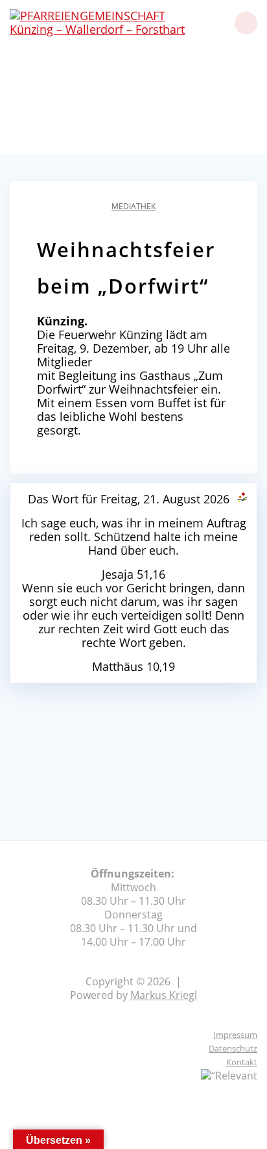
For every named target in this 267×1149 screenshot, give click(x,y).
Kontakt (241, 1062)
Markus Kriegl (163, 995)
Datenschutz (233, 1048)
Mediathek (133, 206)
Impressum (235, 1035)
